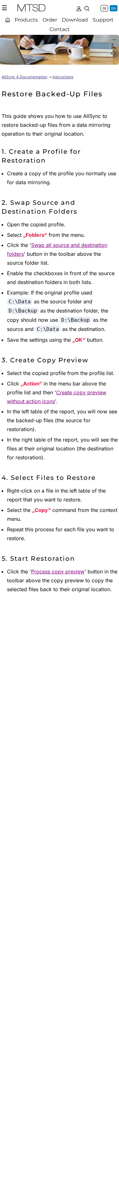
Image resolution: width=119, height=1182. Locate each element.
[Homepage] (7, 19)
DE (104, 8)
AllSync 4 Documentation (24, 76)
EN (113, 8)
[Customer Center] (78, 8)
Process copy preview (57, 571)
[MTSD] (31, 9)
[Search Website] (86, 8)
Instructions (62, 76)
